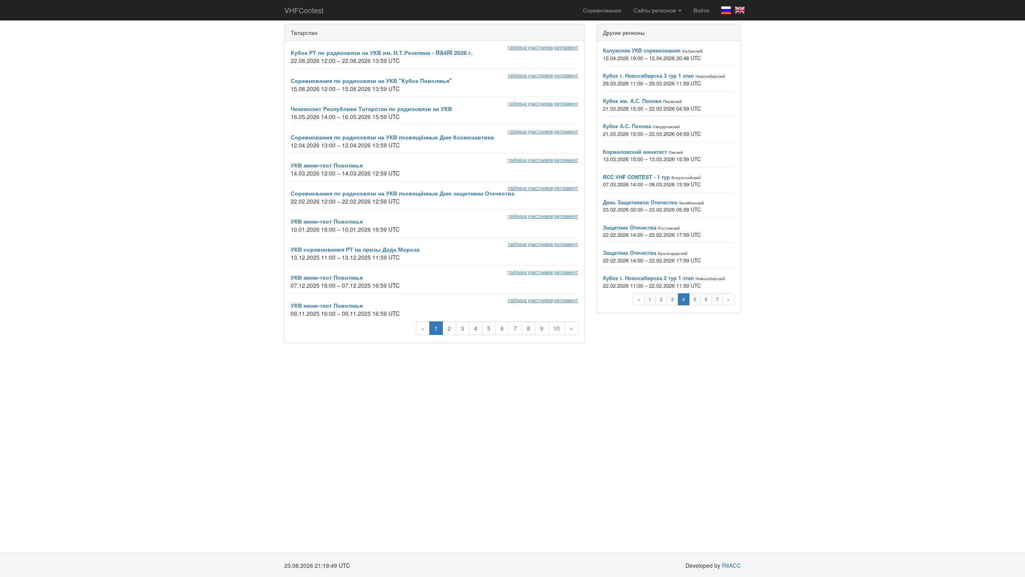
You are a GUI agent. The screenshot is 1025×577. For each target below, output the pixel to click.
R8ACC (731, 565)
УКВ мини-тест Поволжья (327, 165)
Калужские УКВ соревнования (642, 50)
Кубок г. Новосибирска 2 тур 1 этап (648, 278)
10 (556, 328)
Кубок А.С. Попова (627, 126)
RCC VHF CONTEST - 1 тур (636, 177)
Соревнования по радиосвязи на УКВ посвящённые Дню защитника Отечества (403, 193)
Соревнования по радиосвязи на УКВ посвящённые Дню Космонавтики (392, 137)
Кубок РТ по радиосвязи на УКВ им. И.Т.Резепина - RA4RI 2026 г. (381, 52)
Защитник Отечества (629, 227)
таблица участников (530, 47)
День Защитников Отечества (640, 202)
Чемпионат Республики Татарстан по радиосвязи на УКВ (371, 109)
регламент (566, 47)
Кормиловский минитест (635, 151)
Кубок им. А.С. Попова (632, 101)
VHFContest (304, 10)
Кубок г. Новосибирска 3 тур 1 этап (648, 75)
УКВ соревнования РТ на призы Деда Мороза (355, 249)
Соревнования (602, 10)
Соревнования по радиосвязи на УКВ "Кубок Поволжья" (371, 81)
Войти (701, 10)
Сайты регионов (655, 10)
